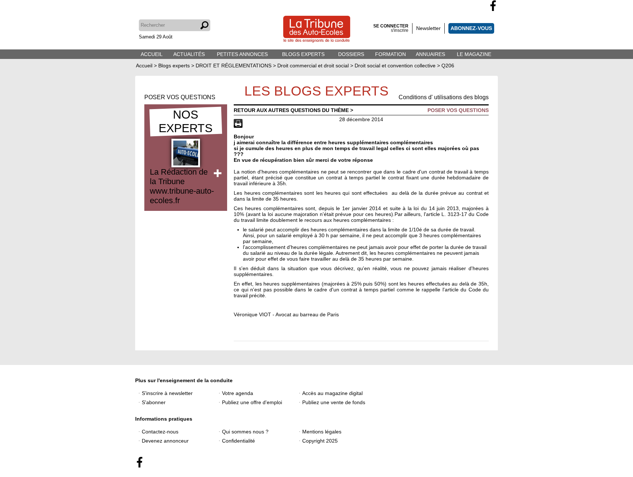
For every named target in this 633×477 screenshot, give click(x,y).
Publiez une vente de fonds (333, 402)
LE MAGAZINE (474, 54)
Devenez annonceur (165, 441)
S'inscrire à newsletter (167, 393)
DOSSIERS (351, 54)
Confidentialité (238, 441)
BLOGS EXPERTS (303, 54)
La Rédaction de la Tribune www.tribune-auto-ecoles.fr (182, 186)
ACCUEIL (152, 54)
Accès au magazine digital (332, 393)
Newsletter (428, 28)
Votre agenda (237, 393)
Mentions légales (321, 432)
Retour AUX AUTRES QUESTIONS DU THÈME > (293, 110)
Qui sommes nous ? (245, 432)
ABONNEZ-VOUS (471, 28)
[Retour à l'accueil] (316, 30)
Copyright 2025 (320, 441)
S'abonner (154, 402)
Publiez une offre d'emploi (252, 402)
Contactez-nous (160, 432)
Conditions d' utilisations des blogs (444, 97)
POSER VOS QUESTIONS (179, 97)
